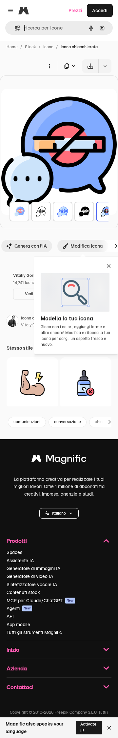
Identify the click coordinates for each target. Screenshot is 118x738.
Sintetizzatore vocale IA (32, 584)
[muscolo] (32, 383)
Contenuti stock (23, 592)
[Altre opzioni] (49, 65)
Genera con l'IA (30, 246)
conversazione (67, 421)
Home (12, 47)
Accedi (100, 10)
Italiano (59, 513)
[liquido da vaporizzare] (86, 383)
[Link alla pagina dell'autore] (12, 322)
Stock (30, 47)
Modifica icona (86, 246)
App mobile (18, 624)
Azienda (17, 668)
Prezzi (75, 10)
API (10, 616)
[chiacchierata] (19, 211)
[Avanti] (109, 422)
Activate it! (88, 727)
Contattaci (20, 687)
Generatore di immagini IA (33, 568)
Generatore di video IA (30, 576)
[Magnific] (59, 460)
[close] (108, 266)
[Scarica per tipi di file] (70, 66)
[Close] (109, 728)
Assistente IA (20, 561)
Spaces (14, 552)
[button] (59, 513)
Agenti (19, 608)
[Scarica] (90, 66)
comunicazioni (26, 421)
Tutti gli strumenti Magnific (34, 632)
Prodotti (17, 540)
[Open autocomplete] (15, 28)
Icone (48, 47)
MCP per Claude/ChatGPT (40, 601)
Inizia (13, 649)
